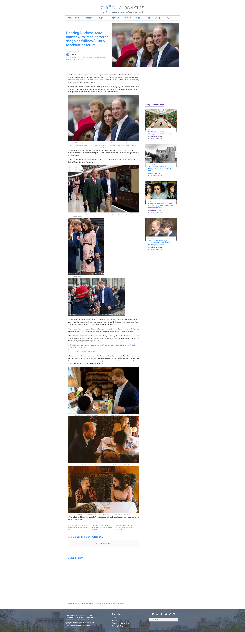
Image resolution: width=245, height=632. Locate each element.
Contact (127, 18)
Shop (138, 18)
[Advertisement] (159, 87)
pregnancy (107, 89)
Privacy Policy (117, 626)
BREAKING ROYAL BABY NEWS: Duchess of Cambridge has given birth (78, 527)
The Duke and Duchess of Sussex (87, 57)
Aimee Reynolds (155, 210)
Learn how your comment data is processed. (110, 603)
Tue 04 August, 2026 (156, 175)
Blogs (102, 18)
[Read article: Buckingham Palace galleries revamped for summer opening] (161, 120)
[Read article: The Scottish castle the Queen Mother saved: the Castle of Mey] (161, 155)
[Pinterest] (161, 614)
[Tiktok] (156, 18)
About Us (115, 18)
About (114, 618)
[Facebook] (149, 18)
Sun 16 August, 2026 (156, 138)
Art (149, 129)
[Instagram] (152, 18)
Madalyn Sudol (155, 173)
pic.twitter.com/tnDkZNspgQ (79, 347)
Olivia (74, 54)
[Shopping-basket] (166, 614)
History (89, 18)
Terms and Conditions (120, 623)
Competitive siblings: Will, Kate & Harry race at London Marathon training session (125, 527)
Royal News (73, 18)
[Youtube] (159, 18)
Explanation (151, 164)
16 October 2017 (92, 351)
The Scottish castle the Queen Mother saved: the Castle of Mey (160, 169)
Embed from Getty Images (75, 216)
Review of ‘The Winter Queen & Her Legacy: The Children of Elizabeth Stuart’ (160, 206)
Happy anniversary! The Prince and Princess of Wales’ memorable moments (102, 527)
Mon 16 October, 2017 (73, 52)
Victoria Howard (156, 136)
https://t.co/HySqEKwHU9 (126, 345)
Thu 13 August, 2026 (156, 212)
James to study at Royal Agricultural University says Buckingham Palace (159, 243)
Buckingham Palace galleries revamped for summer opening (160, 133)
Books (150, 201)
